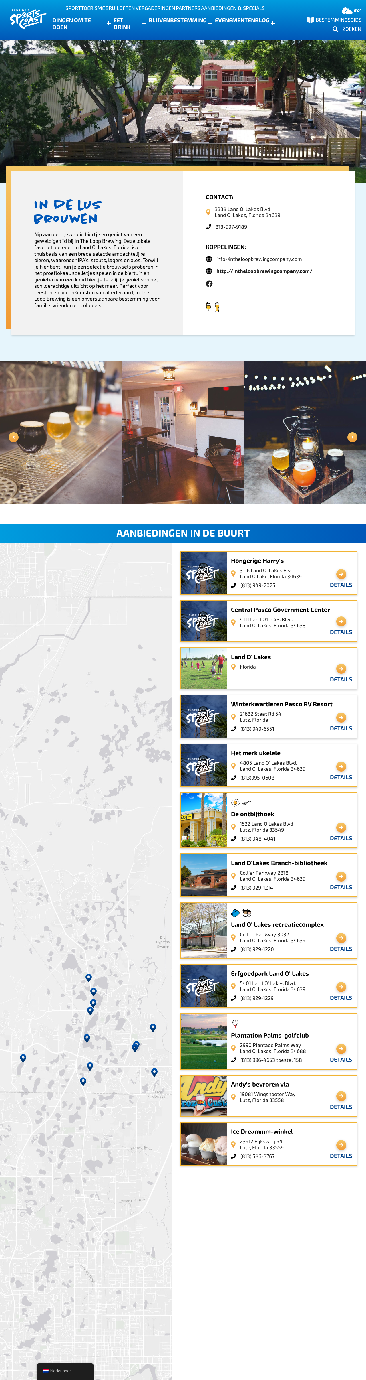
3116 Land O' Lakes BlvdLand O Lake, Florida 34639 (271, 573)
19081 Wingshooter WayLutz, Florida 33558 (268, 1097)
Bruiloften (120, 8)
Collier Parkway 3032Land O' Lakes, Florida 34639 (272, 937)
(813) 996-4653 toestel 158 (271, 1060)
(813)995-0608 (257, 778)
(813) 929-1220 (257, 949)
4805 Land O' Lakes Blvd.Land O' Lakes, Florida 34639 (272, 766)
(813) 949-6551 (257, 729)
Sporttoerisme (85, 8)
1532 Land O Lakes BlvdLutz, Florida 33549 (266, 827)
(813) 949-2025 (257, 585)
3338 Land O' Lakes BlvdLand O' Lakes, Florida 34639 (247, 212)
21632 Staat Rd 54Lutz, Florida (260, 717)
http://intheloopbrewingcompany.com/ (264, 271)
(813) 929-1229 (257, 998)
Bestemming (188, 20)
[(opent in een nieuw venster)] (209, 284)
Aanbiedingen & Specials (233, 8)
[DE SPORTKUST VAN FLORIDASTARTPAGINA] (23, 19)
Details (341, 584)
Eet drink (122, 24)
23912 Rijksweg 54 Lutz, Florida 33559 (262, 1144)
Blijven (159, 20)
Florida (248, 667)
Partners (188, 8)
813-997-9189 (231, 227)
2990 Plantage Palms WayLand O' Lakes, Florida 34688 (273, 1048)
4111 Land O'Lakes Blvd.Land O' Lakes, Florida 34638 (273, 622)
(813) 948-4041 (257, 839)
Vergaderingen (155, 8)
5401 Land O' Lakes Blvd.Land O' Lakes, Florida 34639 (272, 986)
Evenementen (235, 20)
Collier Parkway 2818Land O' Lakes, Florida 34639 (272, 876)
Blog (262, 20)
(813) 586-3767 (257, 1156)
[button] (87, 1038)
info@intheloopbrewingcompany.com (259, 259)
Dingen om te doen (71, 24)
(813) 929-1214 (256, 888)
